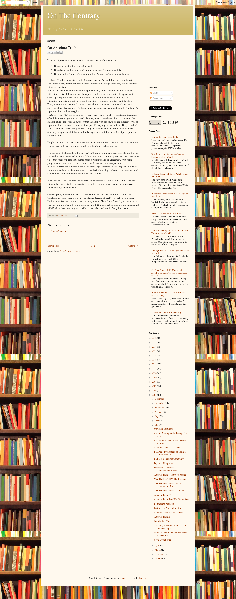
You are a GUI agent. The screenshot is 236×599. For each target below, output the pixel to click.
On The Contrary (73, 15)
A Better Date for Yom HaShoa (168, 512)
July (157, 416)
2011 (154, 368)
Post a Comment (58, 231)
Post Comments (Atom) (70, 251)
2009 (154, 377)
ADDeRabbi (62, 215)
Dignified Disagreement (165, 463)
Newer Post (53, 245)
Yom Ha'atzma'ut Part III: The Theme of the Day (168, 485)
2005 (154, 394)
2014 (154, 355)
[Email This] (48, 52)
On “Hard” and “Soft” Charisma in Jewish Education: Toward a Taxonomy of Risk (169, 273)
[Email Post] (76, 215)
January (158, 558)
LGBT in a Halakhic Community (169, 458)
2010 (154, 372)
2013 (154, 359)
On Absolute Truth (162, 521)
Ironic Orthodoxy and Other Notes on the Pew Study (168, 294)
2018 (154, 337)
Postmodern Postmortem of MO (168, 508)
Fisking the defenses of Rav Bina (166, 213)
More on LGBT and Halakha (167, 447)
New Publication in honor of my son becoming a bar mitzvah (168, 155)
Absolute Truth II (162, 516)
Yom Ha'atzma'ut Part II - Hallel (169, 490)
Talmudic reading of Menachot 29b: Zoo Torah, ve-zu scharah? (169, 232)
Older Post (133, 245)
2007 (154, 386)
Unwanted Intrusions (163, 428)
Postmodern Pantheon (164, 503)
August (158, 411)
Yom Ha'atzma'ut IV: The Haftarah (170, 478)
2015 (154, 350)
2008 (154, 381)
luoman (123, 578)
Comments (157, 98)
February (159, 553)
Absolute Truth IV (162, 494)
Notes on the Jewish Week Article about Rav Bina (169, 175)
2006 (154, 390)
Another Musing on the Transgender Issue (170, 434)
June (157, 420)
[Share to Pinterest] (61, 52)
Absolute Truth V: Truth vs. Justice (170, 474)
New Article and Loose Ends (164, 136)
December (160, 398)
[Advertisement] (93, 238)
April (157, 545)
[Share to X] (55, 52)
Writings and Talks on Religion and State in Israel (170, 252)
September (160, 407)
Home (93, 245)
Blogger (142, 578)
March (158, 549)
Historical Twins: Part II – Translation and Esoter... (166, 469)
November (160, 403)
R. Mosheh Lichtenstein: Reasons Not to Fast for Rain (169, 195)
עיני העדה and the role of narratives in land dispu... (170, 534)
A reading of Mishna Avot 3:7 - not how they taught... (170, 527)
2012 (154, 364)
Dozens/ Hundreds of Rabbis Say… (167, 312)
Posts (155, 92)
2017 (154, 342)
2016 (154, 346)
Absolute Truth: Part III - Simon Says (171, 499)
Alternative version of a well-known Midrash (170, 442)
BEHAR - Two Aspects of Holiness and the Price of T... (170, 453)
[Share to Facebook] (58, 52)
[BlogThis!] (51, 52)
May (157, 425)
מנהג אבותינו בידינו (162, 539)
